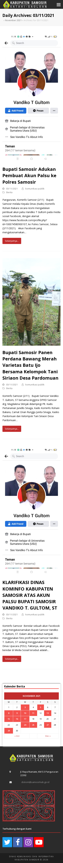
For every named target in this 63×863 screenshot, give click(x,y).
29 (9, 730)
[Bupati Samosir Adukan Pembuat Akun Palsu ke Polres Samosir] (31, 97)
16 (17, 719)
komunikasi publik (34, 188)
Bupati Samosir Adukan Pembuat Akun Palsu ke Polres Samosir (29, 175)
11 (33, 713)
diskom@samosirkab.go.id (35, 782)
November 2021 (13, 20)
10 (25, 713)
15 (9, 719)
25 (33, 725)
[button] (59, 4)
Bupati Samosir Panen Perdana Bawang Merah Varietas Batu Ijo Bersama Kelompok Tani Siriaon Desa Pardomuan (30, 365)
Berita (9, 192)
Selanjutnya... (12, 240)
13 (48, 713)
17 (25, 719)
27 (48, 725)
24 (25, 725)
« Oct (17, 736)
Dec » (48, 736)
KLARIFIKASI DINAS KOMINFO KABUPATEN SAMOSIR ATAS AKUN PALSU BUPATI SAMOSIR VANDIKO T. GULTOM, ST (29, 595)
